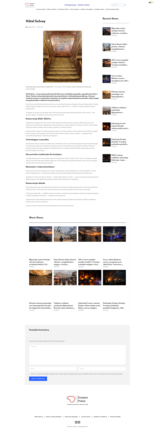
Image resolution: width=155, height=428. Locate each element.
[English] (152, 2)
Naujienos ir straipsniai (100, 416)
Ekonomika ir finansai (63, 9)
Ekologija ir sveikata (99, 9)
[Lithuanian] (150, 2)
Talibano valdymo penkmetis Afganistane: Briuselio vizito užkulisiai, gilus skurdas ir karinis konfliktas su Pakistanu (64, 308)
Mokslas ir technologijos (87, 9)
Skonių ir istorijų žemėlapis (53, 416)
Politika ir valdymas (51, 9)
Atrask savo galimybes (71, 416)
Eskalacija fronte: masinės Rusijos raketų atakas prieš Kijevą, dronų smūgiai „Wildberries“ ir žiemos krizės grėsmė (89, 308)
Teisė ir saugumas (74, 9)
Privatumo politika (115, 416)
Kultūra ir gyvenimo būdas (112, 9)
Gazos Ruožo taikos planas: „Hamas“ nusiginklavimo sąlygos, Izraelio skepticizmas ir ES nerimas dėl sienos (65, 264)
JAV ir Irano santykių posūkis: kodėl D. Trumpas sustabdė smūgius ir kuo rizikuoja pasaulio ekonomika (89, 264)
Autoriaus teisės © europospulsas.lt (77, 426)
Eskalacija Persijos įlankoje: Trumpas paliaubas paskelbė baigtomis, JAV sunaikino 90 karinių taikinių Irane (114, 308)
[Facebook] (76, 422)
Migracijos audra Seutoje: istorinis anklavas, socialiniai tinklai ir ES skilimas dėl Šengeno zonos (119, 33)
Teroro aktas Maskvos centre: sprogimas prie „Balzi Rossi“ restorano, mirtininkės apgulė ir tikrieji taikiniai (114, 264)
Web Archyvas (39, 416)
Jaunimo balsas (85, 416)
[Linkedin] (79, 422)
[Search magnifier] (124, 5)
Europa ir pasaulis (40, 9)
